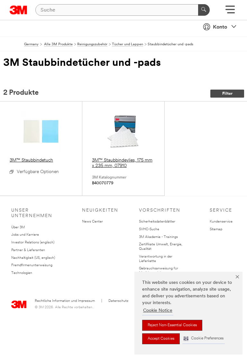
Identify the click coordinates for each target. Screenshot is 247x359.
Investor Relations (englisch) (32, 242)
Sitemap (216, 229)
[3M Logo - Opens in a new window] (18, 10)
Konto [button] (220, 27)
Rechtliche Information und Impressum (65, 301)
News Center (92, 221)
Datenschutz (118, 301)
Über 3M (18, 227)
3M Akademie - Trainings (158, 237)
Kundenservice (221, 221)
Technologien (21, 273)
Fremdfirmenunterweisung (31, 265)
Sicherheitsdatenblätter (157, 221)
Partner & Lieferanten (28, 250)
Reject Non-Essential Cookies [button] (172, 325)
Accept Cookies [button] (161, 339)
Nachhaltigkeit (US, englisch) (33, 258)
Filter (227, 94)
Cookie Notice (157, 310)
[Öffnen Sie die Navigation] (230, 11)
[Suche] (204, 10)
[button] (203, 338)
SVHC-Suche (149, 229)
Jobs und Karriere (25, 235)
